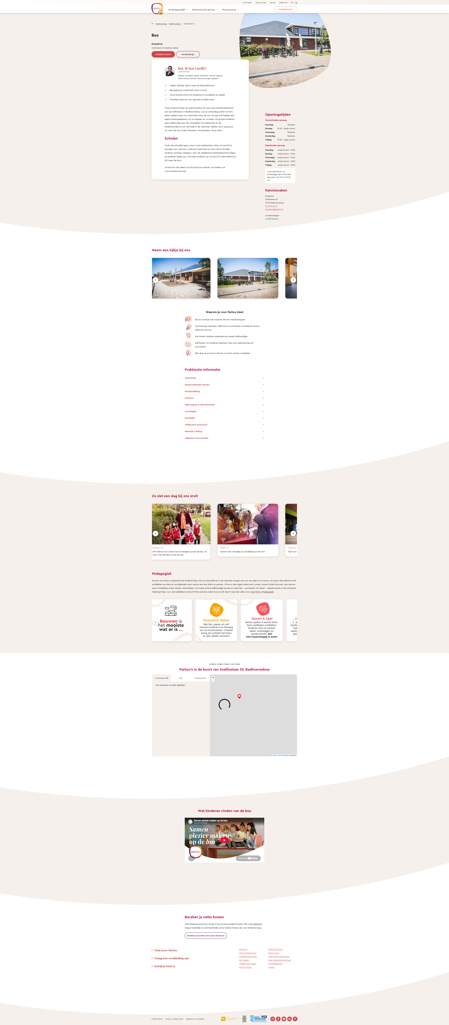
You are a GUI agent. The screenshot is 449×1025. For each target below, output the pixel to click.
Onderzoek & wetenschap (278, 956)
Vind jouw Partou (165, 950)
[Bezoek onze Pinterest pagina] (295, 1019)
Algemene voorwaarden (195, 1019)
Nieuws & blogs (245, 967)
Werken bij (283, 3)
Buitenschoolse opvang (203, 9)
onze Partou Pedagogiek (262, 591)
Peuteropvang (229, 9)
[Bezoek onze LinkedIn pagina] (289, 1019)
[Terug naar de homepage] (156, 7)
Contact (271, 967)
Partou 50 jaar (261, 3)
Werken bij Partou (275, 949)
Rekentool (243, 949)
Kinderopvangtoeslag (248, 956)
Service (272, 3)
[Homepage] (152, 23)
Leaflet (273, 755)
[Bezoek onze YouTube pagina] (284, 1019)
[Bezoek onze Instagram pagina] (272, 1019)
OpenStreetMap (284, 755)
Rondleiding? (188, 54)
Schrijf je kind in (163, 54)
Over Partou (247, 3)
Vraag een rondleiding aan (171, 958)
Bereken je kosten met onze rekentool (205, 935)
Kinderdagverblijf (176, 9)
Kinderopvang (161, 24)
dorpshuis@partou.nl (274, 209)
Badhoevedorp (175, 24)
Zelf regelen (244, 960)
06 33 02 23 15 (271, 206)
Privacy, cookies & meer (174, 1019)
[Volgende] (293, 280)
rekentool (257, 924)
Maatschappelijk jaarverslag (279, 960)
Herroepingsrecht (275, 964)
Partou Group (273, 953)
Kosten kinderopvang (247, 953)
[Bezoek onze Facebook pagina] (278, 1019)
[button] (213, 677)
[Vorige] (155, 280)
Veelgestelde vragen (247, 964)
